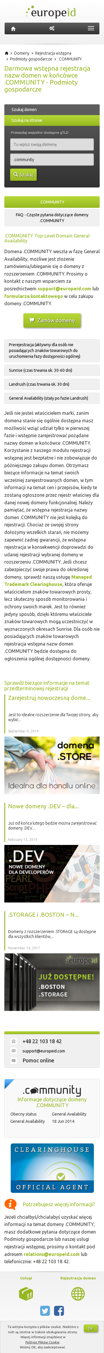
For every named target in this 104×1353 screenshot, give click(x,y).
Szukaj (26, 174)
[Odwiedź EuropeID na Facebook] (59, 1313)
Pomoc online (38, 1060)
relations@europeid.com (52, 1254)
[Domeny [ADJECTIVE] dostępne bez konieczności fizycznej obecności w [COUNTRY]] (78, 1293)
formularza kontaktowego (33, 296)
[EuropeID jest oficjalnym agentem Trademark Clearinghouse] (52, 1168)
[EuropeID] (13, 28)
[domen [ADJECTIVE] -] (26, 1293)
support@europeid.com (64, 288)
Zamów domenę (56, 320)
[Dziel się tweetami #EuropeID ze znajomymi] (46, 1313)
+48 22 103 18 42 (42, 1041)
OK (90, 1328)
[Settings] (52, 28)
